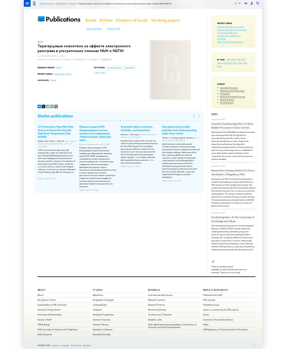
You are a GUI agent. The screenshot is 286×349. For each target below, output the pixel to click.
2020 (240, 63)
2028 (228, 59)
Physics (59, 67)
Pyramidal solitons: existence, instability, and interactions (137, 128)
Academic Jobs (155, 319)
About (42, 289)
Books (91, 20)
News (214, 114)
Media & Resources (215, 289)
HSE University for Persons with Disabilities (57, 329)
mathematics (235, 35)
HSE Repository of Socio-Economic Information (225, 329)
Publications (63, 19)
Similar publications (55, 116)
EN (240, 3)
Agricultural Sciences (229, 87)
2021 (235, 63)
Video (206, 324)
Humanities (225, 93)
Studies (98, 289)
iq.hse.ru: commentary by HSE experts (220, 309)
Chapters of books (132, 20)
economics (239, 27)
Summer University (101, 319)
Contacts (55, 345)
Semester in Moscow (102, 329)
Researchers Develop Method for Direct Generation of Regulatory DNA (233, 172)
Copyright (64, 345)
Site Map (86, 345)
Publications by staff (212, 295)
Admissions (98, 295)
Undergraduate (100, 304)
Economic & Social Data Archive (218, 319)
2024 (219, 63)
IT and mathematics (225, 33)
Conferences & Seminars (160, 314)
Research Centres (156, 299)
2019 (245, 63)
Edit (254, 345)
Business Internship (102, 334)
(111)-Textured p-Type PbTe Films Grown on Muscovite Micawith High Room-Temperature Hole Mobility (55, 131)
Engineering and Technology (232, 90)
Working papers (165, 20)
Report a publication (94, 29)
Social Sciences (226, 102)
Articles (106, 20)
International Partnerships (50, 314)
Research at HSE (113, 29)
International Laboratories (160, 295)
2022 (229, 63)
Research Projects (156, 304)
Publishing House (211, 304)
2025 (243, 59)
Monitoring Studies (157, 309)
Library (206, 314)
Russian (53, 80)
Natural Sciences (227, 99)
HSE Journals (209, 299)
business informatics (225, 27)
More (219, 66)
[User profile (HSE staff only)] (252, 3)
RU (236, 3)
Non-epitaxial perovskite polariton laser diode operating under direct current (179, 130)
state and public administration (230, 42)
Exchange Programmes (103, 314)
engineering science (226, 30)
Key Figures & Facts (47, 299)
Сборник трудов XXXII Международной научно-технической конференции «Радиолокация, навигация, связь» (95, 133)
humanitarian (241, 30)
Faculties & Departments (49, 309)
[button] (111, 120)
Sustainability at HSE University (52, 304)
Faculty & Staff (45, 319)
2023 (224, 63)
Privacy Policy (76, 345)
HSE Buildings (44, 324)
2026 (238, 59)
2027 (233, 59)
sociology (221, 38)
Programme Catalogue (103, 299)
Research (154, 289)
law (236, 33)
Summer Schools (100, 324)
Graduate (97, 309)
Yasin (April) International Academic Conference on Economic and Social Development (172, 326)
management (223, 35)
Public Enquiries (45, 334)
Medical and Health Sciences (232, 96)
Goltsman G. (106, 59)
